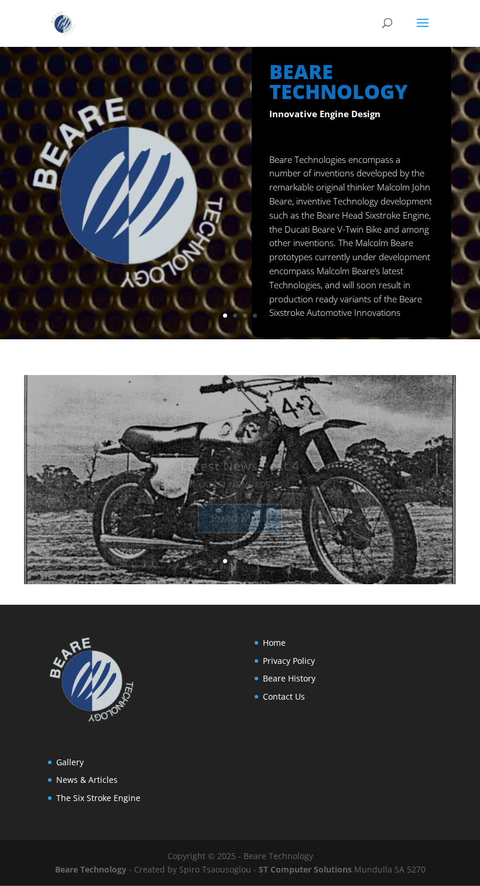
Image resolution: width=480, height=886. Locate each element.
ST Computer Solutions (305, 869)
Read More (240, 502)
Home (274, 642)
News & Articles (87, 779)
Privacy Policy (289, 660)
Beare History (289, 678)
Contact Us (284, 696)
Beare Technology (90, 869)
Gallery (70, 762)
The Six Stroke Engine (98, 797)
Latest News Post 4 (240, 449)
